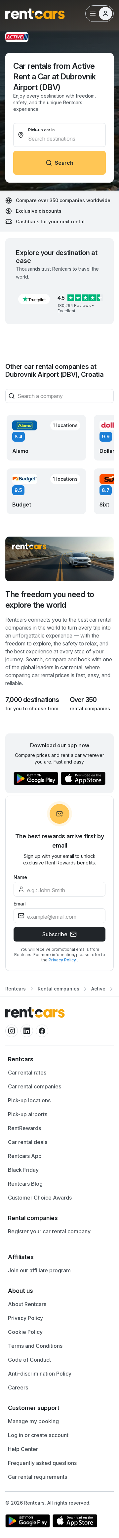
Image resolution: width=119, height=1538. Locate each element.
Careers (18, 1387)
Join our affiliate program (39, 1270)
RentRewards (24, 1128)
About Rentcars (27, 1304)
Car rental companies (34, 1086)
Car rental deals (27, 1142)
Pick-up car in (41, 129)
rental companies (90, 708)
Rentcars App (25, 1156)
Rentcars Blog (25, 1183)
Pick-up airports (27, 1114)
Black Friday (23, 1169)
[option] (59, 1059)
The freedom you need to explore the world (49, 600)
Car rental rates (27, 1072)
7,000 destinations (32, 700)
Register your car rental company (49, 1231)
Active (98, 988)
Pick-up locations (29, 1100)
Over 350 (83, 700)
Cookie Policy (25, 1332)
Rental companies (58, 988)
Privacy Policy (63, 959)
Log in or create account (38, 1435)
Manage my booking (33, 1421)
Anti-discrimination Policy (39, 1373)
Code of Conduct (29, 1359)
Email (20, 903)
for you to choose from (31, 708)
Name (20, 877)
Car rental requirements (37, 1476)
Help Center (23, 1449)
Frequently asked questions (42, 1463)
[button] (34, 299)
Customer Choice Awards (40, 1197)
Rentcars (15, 988)
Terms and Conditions (35, 1345)
